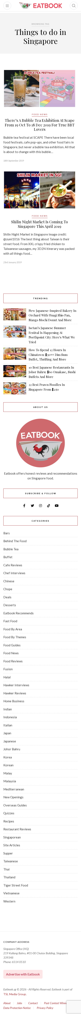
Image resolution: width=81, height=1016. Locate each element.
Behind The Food (15, 541)
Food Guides (12, 645)
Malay (7, 773)
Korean (8, 765)
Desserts (9, 605)
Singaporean (12, 837)
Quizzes (8, 813)
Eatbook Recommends (18, 613)
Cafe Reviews (12, 565)
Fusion (8, 669)
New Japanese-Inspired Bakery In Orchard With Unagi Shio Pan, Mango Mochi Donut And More (52, 315)
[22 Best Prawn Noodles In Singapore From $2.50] (14, 388)
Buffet (7, 557)
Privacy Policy (45, 1008)
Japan (7, 733)
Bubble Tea (10, 549)
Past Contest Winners (56, 1003)
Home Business (13, 701)
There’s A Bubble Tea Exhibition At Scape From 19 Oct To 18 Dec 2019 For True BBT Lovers (40, 125)
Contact (33, 1003)
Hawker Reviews (14, 693)
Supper (8, 853)
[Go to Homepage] (40, 5)
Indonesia (10, 717)
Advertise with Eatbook (23, 974)
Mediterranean (13, 789)
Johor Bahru (11, 749)
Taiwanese (10, 861)
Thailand (9, 877)
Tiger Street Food (15, 885)
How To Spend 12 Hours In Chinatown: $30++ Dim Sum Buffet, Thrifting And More (48, 354)
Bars (6, 533)
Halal (7, 677)
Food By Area (12, 629)
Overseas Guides (15, 805)
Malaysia (9, 781)
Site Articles (11, 845)
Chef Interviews (14, 573)
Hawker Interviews (16, 685)
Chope (7, 589)
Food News (40, 114)
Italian (7, 725)
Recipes (8, 821)
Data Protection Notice (17, 1008)
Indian (7, 709)
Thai (6, 869)
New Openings (13, 797)
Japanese (9, 741)
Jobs (19, 1003)
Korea (7, 757)
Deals (7, 597)
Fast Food (10, 621)
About (7, 1003)
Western (9, 901)
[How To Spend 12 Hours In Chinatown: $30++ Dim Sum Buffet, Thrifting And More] (14, 355)
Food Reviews (13, 661)
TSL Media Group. (15, 994)
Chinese (8, 581)
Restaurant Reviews (17, 829)
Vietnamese (11, 893)
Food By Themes (14, 637)
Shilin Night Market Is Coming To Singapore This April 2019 (39, 224)
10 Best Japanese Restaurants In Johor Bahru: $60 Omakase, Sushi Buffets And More (52, 372)
